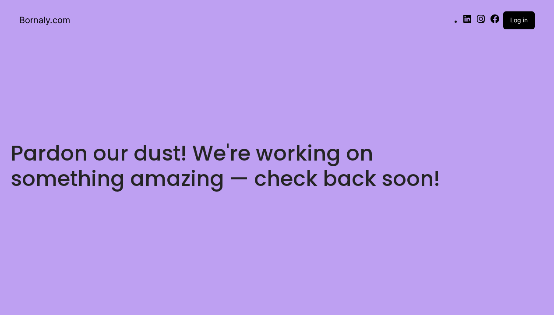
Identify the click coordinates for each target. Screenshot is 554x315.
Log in (519, 20)
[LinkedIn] (467, 22)
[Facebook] (495, 22)
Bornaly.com (44, 20)
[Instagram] (481, 22)
